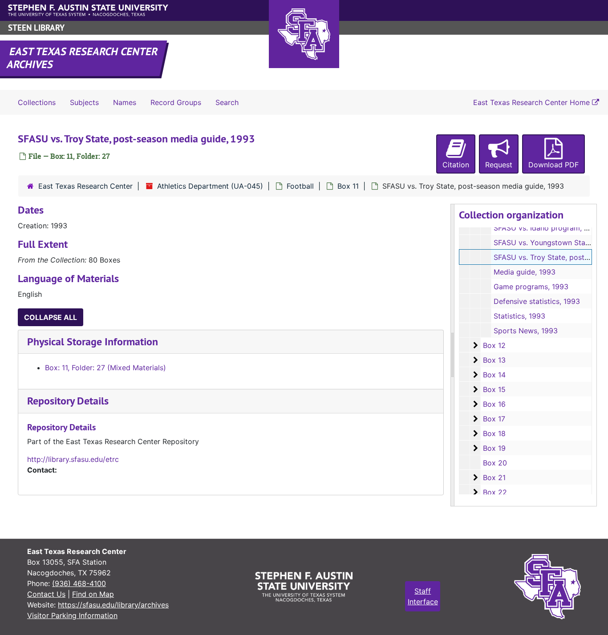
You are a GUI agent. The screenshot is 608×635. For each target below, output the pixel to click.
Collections (37, 102)
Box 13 (494, 360)
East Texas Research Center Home (532, 102)
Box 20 (495, 462)
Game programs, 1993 (531, 286)
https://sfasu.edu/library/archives (113, 604)
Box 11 (348, 186)
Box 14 (494, 374)
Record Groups (175, 102)
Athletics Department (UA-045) (210, 186)
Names (124, 102)
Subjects (84, 102)
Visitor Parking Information (72, 615)
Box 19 (494, 448)
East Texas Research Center (85, 186)
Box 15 (494, 389)
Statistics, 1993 (519, 315)
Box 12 (494, 345)
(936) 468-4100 (79, 583)
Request (498, 164)
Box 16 (494, 404)
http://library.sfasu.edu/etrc (73, 459)
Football (300, 186)
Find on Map (93, 594)
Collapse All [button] (50, 317)
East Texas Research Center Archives (83, 57)
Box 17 (494, 418)
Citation (455, 164)
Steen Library (36, 27)
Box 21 (494, 477)
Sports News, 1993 (526, 330)
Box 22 (495, 492)
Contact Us (46, 594)
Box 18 (494, 433)
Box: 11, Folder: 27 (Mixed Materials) (105, 367)
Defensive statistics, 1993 (537, 301)
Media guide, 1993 (524, 271)
